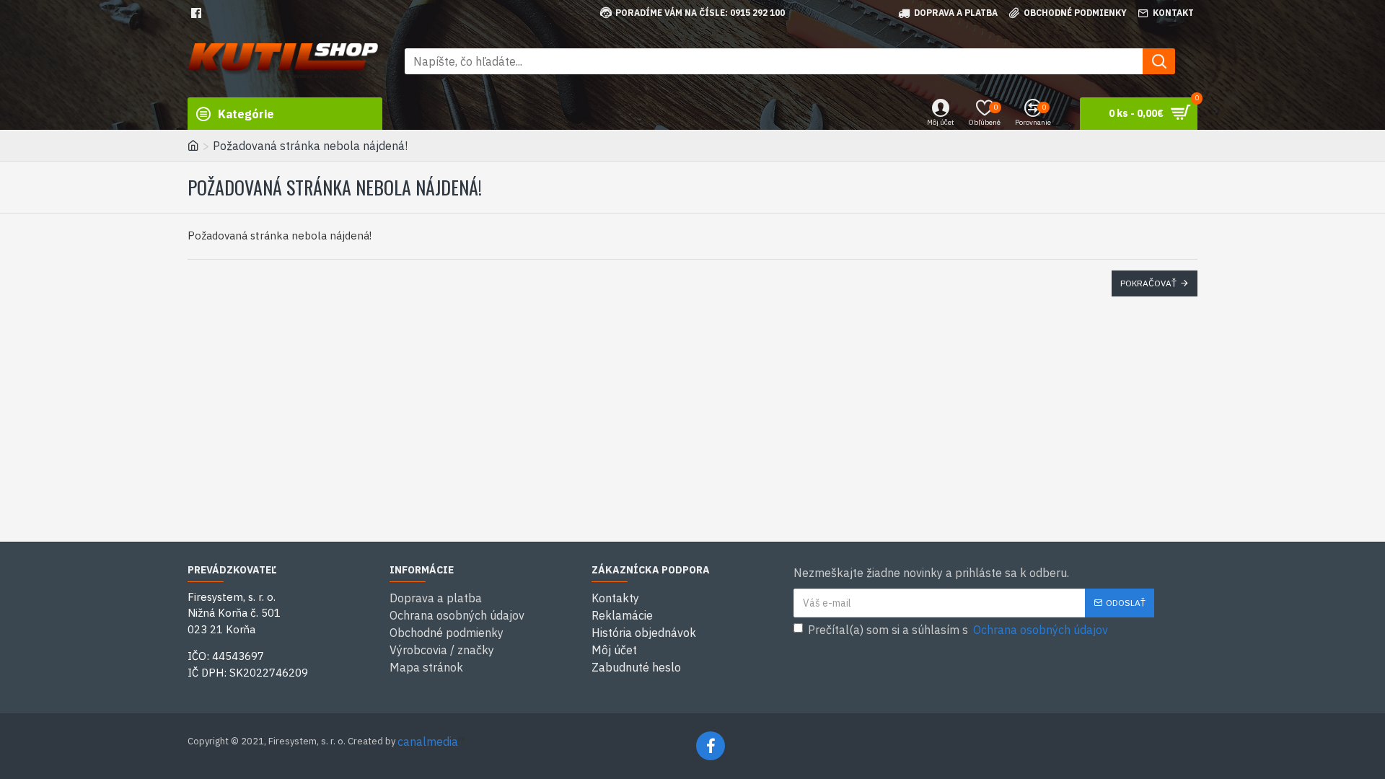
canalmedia (427, 741)
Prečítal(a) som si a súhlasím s (958, 629)
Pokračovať (1148, 283)
